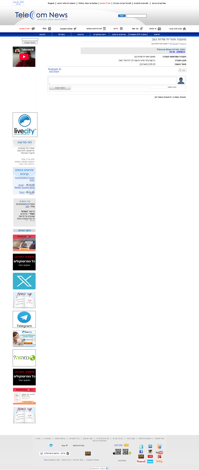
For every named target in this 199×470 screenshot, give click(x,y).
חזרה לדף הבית (175, 29)
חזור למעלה (159, 438)
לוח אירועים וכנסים (94, 29)
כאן (27, 205)
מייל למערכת (74, 438)
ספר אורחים (78, 460)
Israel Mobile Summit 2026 (24, 185)
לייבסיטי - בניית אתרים (98, 468)
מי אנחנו (152, 29)
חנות (38, 438)
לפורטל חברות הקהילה (122, 3)
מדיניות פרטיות (103, 438)
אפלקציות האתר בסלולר (87, 3)
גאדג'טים (122, 460)
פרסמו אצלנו (60, 438)
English (51, 3)
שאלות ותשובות (92, 460)
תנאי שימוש (88, 438)
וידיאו (116, 29)
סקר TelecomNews (51, 460)
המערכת (47, 438)
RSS (44, 29)
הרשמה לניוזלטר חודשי (66, 3)
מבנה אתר (131, 438)
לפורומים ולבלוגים (141, 3)
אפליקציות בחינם (100, 441)
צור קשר (135, 29)
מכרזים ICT (174, 44)
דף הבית (183, 44)
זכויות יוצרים (118, 438)
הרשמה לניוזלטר (144, 438)
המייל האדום (105, 3)
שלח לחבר (118, 445)
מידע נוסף (66, 460)
